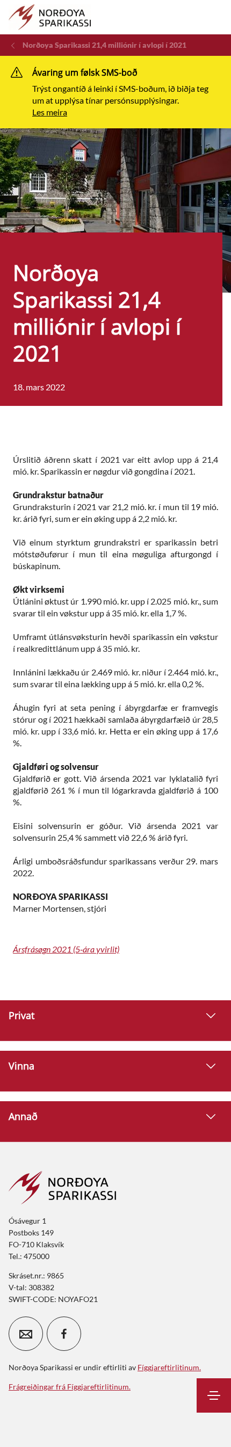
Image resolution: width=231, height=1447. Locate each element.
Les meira (49, 112)
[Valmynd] (214, 1395)
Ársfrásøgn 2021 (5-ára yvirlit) (66, 949)
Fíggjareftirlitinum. (169, 1367)
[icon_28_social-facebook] (64, 1334)
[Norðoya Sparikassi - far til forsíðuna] (50, 17)
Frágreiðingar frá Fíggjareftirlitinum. (70, 1386)
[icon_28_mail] (26, 1334)
